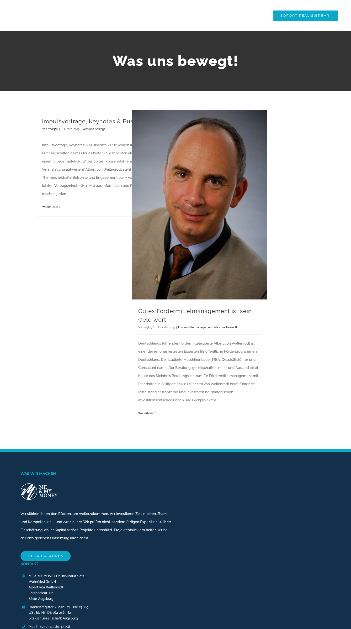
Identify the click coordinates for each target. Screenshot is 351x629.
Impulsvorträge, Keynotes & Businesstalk (100, 121)
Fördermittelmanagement (195, 327)
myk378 (53, 129)
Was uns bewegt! (94, 129)
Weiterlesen (50, 207)
